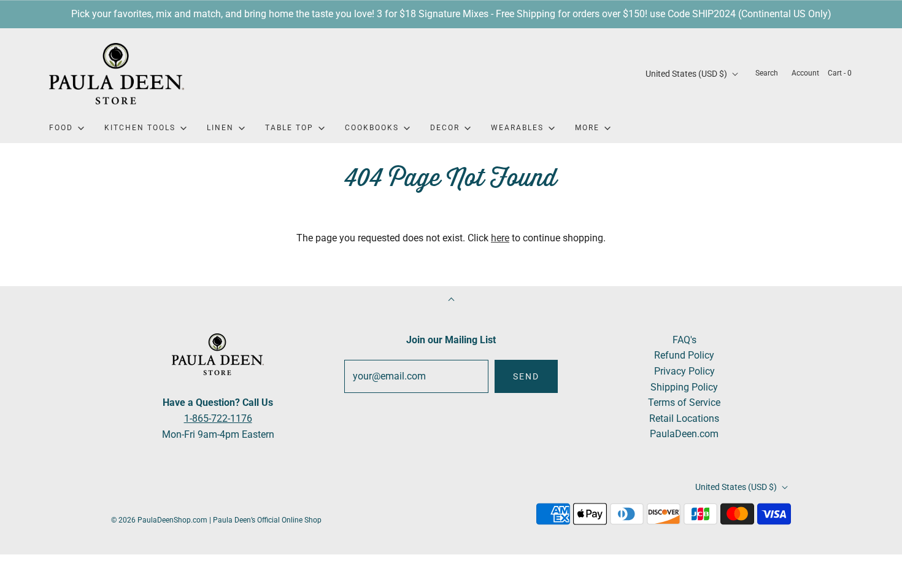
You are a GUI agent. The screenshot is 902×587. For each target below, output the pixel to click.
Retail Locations (684, 418)
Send (526, 376)
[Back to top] (451, 300)
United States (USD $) (687, 74)
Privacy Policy (684, 371)
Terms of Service (684, 402)
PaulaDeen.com (684, 434)
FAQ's (684, 340)
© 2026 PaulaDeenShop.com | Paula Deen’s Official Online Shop (216, 520)
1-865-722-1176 (218, 418)
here (500, 238)
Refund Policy (684, 355)
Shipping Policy (684, 387)
